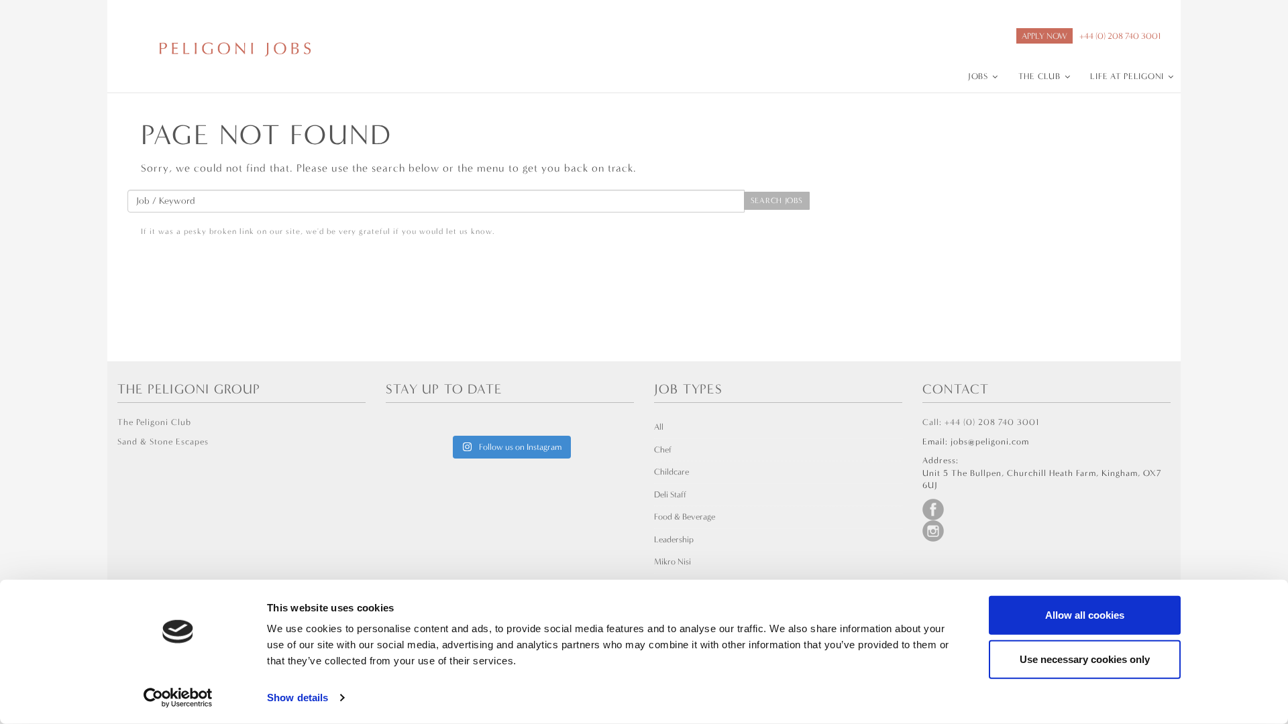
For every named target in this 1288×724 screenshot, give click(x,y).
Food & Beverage (684, 516)
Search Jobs (777, 200)
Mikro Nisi (672, 561)
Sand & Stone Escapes (163, 441)
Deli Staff (670, 494)
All (658, 427)
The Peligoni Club (154, 422)
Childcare (671, 472)
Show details (297, 697)
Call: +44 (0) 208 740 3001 (980, 422)
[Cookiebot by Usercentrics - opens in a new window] (178, 698)
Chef (663, 449)
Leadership (674, 539)
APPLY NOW (1044, 36)
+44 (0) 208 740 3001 (1120, 36)
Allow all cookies (1084, 615)
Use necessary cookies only (1085, 658)
